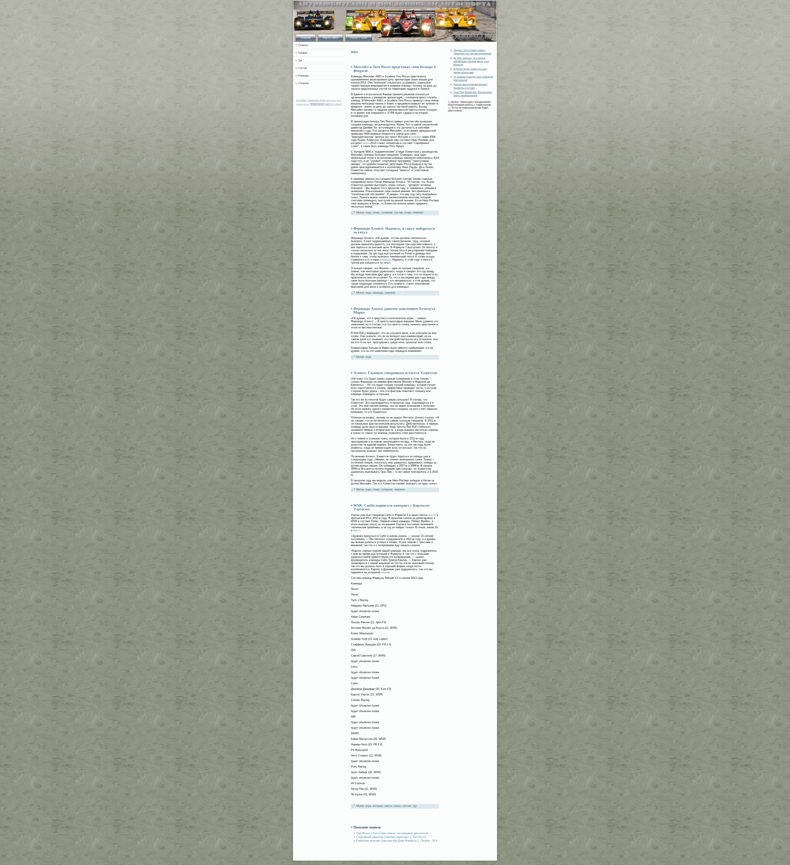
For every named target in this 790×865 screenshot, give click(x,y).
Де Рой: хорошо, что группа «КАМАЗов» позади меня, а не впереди (471, 61)
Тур (300, 60)
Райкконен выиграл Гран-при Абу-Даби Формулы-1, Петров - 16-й (396, 840)
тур (414, 805)
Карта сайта (330, 37)
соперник (313, 100)
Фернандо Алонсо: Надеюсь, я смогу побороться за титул (394, 230)
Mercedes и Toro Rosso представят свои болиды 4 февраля (394, 69)
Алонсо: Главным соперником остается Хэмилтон (395, 373)
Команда (303, 75)
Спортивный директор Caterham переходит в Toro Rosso (391, 836)
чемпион (317, 104)
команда (385, 259)
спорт (338, 104)
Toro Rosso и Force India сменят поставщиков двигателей (392, 833)
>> (449, 102)
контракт (301, 100)
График (302, 52)
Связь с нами (358, 37)
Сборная (303, 83)
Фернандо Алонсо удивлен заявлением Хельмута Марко (394, 310)
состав (398, 212)
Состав (302, 68)
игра (322, 100)
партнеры (331, 100)
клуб (339, 100)
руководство (302, 104)
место (329, 104)
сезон (365, 143)
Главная (306, 37)
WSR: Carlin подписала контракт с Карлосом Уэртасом (391, 507)
